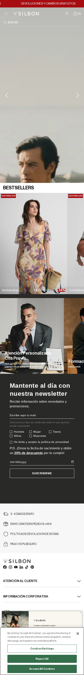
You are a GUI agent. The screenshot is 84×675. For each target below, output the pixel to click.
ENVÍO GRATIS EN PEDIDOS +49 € (31, 524)
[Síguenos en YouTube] (15, 566)
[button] (77, 95)
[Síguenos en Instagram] (10, 566)
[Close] (77, 633)
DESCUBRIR (74, 367)
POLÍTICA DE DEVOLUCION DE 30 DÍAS (34, 534)
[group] (32, 336)
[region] (42, 651)
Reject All (42, 659)
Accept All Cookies (42, 669)
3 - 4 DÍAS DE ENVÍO (22, 514)
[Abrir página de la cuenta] (67, 13)
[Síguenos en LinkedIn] (21, 566)
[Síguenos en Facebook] (4, 566)
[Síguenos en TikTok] (26, 566)
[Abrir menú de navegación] (6, 14)
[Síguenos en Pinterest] (32, 566)
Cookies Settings (42, 648)
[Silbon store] (26, 14)
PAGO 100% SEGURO (23, 544)
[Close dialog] (80, 613)
